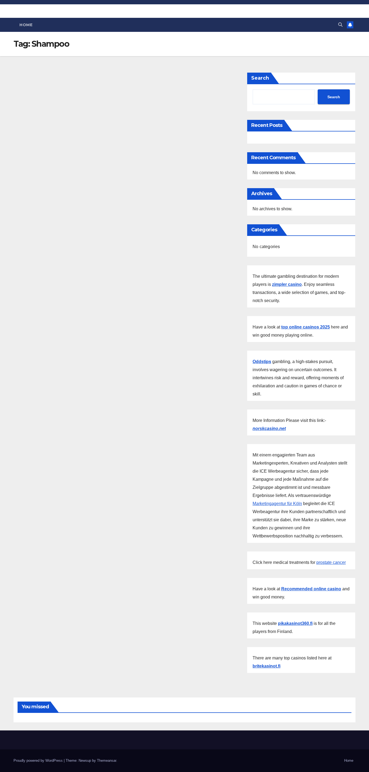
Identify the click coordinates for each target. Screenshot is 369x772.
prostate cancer (331, 562)
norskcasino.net (269, 428)
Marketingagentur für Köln (277, 503)
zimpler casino (287, 284)
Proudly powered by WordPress (39, 761)
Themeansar (106, 761)
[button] (340, 24)
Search (260, 78)
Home (25, 24)
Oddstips (262, 361)
